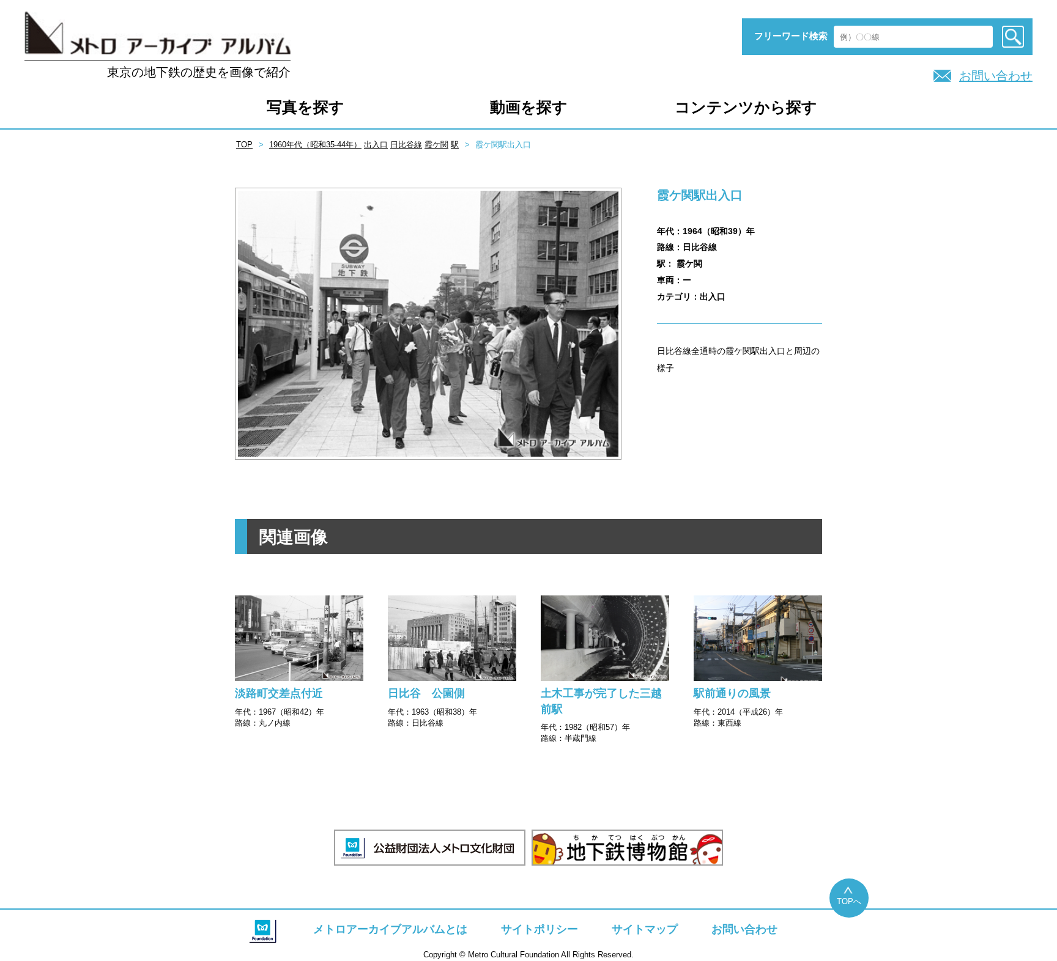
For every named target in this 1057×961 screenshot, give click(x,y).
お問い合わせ (996, 76)
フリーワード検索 (791, 36)
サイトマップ (645, 929)
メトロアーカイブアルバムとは (390, 929)
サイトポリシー (539, 929)
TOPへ (849, 901)
